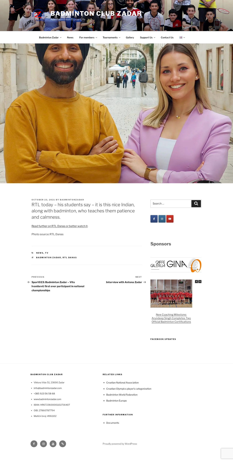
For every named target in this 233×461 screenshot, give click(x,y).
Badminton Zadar (49, 37)
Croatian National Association (122, 382)
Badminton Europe (116, 400)
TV (46, 253)
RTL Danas (70, 257)
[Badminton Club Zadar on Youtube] (169, 219)
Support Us (146, 37)
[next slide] (197, 265)
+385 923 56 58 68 (44, 393)
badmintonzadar (72, 200)
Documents (112, 422)
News (70, 37)
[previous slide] (155, 265)
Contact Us (167, 37)
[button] (199, 281)
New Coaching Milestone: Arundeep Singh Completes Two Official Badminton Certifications (171, 318)
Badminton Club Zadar (96, 13)
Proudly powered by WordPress (120, 443)
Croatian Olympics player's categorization (128, 388)
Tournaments (110, 37)
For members (86, 37)
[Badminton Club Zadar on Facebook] (154, 219)
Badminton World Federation (121, 394)
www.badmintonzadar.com (47, 399)
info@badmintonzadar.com (48, 388)
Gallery (130, 37)
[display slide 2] (190, 267)
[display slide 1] (188, 267)
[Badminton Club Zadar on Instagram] (162, 219)
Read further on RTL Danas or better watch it (60, 226)
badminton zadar (48, 257)
